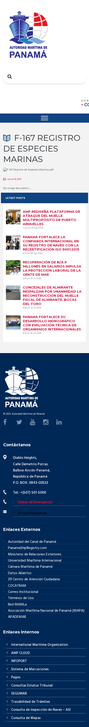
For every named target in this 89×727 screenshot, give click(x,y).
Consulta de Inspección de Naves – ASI (41, 710)
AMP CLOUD (20, 653)
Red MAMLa (17, 605)
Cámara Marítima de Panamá (30, 567)
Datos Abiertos (19, 573)
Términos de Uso (21, 598)
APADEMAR (17, 617)
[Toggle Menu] (44, 118)
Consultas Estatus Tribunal (32, 685)
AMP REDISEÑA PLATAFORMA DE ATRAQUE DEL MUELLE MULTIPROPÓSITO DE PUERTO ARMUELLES (51, 218)
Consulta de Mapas (26, 718)
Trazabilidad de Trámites (30, 702)
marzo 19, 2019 (14, 179)
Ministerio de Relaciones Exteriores (34, 554)
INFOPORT (19, 661)
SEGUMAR (19, 693)
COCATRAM (17, 586)
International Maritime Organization (39, 645)
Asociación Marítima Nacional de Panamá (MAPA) (46, 611)
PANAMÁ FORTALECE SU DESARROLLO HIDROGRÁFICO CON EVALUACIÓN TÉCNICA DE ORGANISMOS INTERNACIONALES (52, 323)
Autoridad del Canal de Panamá (32, 542)
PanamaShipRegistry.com (27, 548)
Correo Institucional (23, 592)
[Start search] (8, 76)
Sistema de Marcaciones (30, 669)
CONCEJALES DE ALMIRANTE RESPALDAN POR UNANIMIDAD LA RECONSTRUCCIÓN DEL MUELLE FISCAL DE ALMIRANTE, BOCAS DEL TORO (52, 295)
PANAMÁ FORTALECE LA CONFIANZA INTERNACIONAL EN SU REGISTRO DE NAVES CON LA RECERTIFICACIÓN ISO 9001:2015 (51, 243)
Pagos (15, 677)
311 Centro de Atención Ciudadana (34, 579)
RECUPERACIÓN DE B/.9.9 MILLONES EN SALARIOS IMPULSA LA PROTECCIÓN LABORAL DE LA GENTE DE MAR (52, 268)
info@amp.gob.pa (32, 513)
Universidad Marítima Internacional (34, 561)
